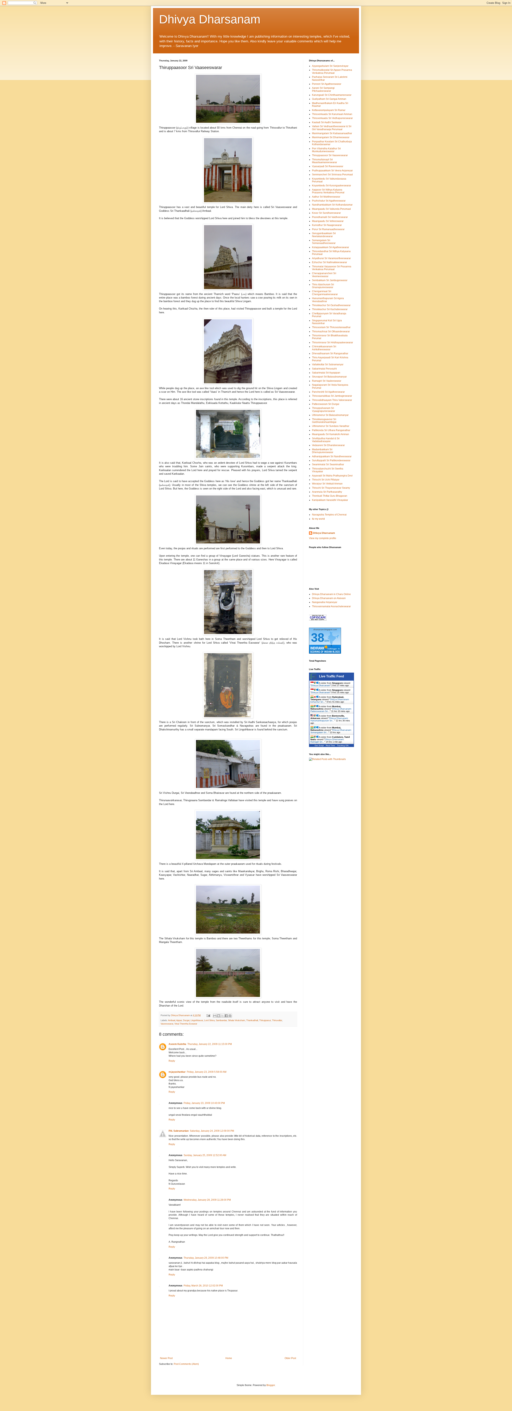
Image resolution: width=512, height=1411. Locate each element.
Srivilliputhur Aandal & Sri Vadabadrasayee (326, 440)
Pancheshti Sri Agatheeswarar (328, 391)
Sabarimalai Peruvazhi (324, 368)
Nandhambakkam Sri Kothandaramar (332, 204)
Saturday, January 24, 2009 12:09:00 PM (212, 1130)
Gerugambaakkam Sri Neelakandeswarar (324, 235)
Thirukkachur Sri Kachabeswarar (330, 309)
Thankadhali (252, 1020)
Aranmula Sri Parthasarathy (327, 491)
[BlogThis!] (219, 1016)
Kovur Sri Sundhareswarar (326, 213)
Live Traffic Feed (331, 676)
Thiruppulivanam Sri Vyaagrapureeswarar (323, 409)
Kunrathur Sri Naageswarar (327, 225)
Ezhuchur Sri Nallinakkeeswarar (329, 262)
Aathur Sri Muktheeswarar (326, 196)
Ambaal (171, 1020)
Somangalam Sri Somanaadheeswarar (324, 242)
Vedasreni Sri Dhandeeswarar (328, 445)
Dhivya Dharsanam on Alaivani (329, 598)
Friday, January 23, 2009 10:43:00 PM (204, 1103)
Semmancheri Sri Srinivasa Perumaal (332, 174)
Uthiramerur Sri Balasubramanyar (330, 415)
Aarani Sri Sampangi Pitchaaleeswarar (323, 89)
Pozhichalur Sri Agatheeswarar (329, 200)
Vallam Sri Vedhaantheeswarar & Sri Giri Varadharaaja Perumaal (331, 128)
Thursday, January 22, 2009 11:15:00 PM (209, 1044)
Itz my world (318, 518)
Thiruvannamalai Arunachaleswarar (331, 606)
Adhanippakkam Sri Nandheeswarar (332, 456)
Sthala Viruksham (236, 1020)
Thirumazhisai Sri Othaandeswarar (331, 331)
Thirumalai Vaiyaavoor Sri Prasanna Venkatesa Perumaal (331, 268)
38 (317, 637)
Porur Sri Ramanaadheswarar (328, 229)
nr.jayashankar (177, 1071)
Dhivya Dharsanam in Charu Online (331, 594)
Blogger (270, 1385)
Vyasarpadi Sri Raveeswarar (327, 166)
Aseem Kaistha (177, 1044)
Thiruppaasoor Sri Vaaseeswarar (330, 155)
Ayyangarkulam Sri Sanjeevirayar (330, 66)
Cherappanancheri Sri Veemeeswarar (324, 275)
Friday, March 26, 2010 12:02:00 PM (203, 1285)
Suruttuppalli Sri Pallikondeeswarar (331, 460)
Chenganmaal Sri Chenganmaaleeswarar (325, 293)
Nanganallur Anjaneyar (324, 602)
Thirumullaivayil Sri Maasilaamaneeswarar (324, 161)
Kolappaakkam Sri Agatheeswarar (330, 247)
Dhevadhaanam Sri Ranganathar (330, 353)
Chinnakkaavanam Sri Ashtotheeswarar (324, 348)
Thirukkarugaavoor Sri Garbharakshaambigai (324, 420)
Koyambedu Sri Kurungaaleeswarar (331, 185)
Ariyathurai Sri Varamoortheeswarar (331, 258)
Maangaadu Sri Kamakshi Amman (330, 434)
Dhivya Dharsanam (209, 19)
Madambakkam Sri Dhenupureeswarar (322, 451)
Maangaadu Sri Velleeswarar (328, 221)
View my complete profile (322, 538)
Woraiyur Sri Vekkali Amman (327, 483)
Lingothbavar (197, 1020)
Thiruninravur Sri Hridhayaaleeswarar (332, 342)
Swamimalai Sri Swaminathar (328, 464)
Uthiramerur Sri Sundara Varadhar (330, 426)
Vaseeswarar (167, 1024)
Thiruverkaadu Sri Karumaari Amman (332, 114)
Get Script (319, 745)
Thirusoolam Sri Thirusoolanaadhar (331, 327)
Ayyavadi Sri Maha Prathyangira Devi (332, 475)
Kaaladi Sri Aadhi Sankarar (326, 122)
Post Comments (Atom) (186, 1364)
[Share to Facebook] (226, 1016)
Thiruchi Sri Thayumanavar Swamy (331, 487)
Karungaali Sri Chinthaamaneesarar (331, 95)
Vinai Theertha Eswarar (185, 1024)
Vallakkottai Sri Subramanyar (327, 364)
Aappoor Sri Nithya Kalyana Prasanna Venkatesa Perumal (328, 191)
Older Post (290, 1358)
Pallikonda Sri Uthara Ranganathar (331, 430)
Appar (179, 1020)
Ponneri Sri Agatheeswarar (326, 84)
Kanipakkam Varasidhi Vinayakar (330, 500)
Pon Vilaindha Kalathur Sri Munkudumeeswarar (326, 150)
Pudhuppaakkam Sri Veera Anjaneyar (332, 170)
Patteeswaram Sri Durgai (325, 404)
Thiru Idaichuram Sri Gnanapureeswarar (323, 286)
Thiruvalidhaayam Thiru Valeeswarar (332, 400)
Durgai (186, 1020)
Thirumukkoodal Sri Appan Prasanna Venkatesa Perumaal (332, 71)
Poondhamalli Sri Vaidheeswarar (330, 217)
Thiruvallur (277, 1020)
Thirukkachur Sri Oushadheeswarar (331, 305)
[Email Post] (208, 1015)
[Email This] (215, 1016)
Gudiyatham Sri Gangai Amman (329, 99)
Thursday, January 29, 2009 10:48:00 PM (206, 1257)
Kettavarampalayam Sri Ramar (328, 110)
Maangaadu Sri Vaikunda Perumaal (331, 209)
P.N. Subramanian (179, 1130)
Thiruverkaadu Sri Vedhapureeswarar (332, 118)
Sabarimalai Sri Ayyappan (326, 372)
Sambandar (221, 1020)
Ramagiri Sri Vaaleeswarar (326, 380)
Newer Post (166, 1358)
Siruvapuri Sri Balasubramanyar (329, 376)
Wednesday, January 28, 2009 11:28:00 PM (207, 1199)
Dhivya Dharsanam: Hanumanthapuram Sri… (329, 719)
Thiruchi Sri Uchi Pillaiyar (325, 479)
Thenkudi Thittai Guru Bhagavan (329, 495)
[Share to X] (222, 1016)
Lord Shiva (209, 1020)
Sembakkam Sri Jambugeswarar (329, 280)
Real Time (330, 745)
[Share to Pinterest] (230, 1016)
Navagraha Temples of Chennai (329, 514)
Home (228, 1358)
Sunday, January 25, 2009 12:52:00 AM (205, 1155)
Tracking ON (342, 745)
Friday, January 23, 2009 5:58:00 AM (206, 1071)
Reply (172, 1060)
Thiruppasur (265, 1020)
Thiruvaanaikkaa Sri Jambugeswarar (332, 395)
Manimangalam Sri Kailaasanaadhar (332, 133)
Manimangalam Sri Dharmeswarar (330, 137)
